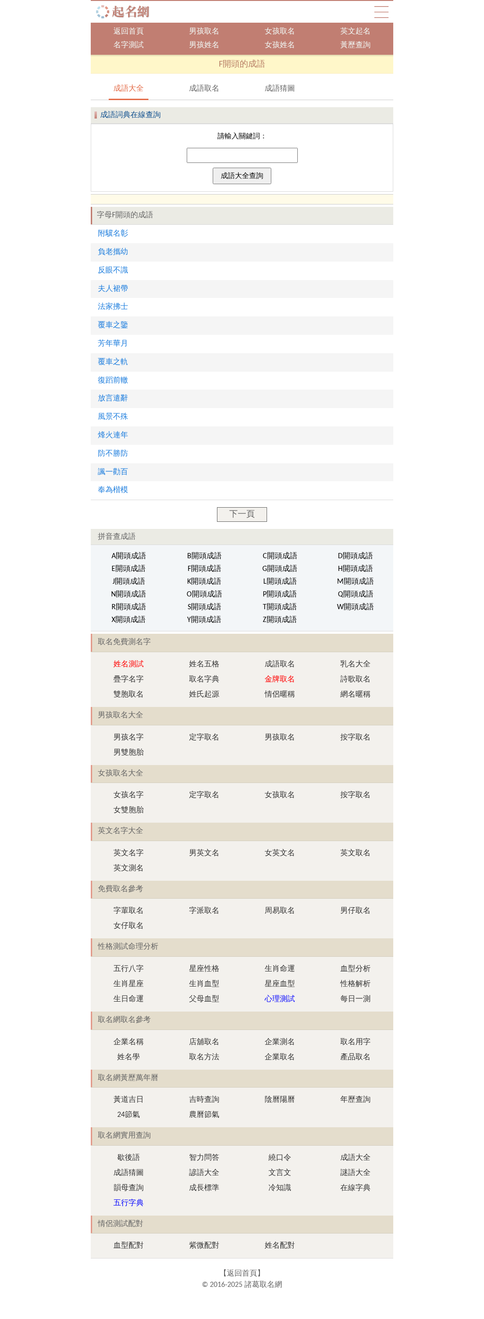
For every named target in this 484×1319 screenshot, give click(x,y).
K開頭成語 (204, 582)
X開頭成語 (129, 620)
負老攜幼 (113, 252)
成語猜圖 (280, 89)
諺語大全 (204, 1173)
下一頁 (242, 515)
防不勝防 (113, 454)
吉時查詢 (204, 1100)
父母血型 (204, 999)
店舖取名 (204, 1042)
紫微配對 (204, 1246)
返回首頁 (128, 31)
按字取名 (355, 737)
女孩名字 (128, 795)
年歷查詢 (355, 1100)
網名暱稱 (355, 694)
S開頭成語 (204, 607)
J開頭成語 (128, 582)
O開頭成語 (204, 594)
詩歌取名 (355, 679)
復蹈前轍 (113, 380)
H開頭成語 (355, 569)
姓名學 (128, 1057)
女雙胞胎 (128, 810)
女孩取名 (280, 31)
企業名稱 (128, 1042)
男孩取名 (204, 31)
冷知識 (279, 1188)
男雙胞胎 (128, 753)
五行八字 (128, 969)
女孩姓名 (280, 45)
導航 (381, 12)
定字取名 (204, 737)
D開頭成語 (355, 556)
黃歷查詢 (355, 45)
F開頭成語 (204, 569)
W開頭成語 (355, 607)
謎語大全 (355, 1173)
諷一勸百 (113, 472)
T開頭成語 (280, 607)
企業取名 (280, 1057)
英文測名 (128, 868)
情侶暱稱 (280, 694)
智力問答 (204, 1158)
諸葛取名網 (125, 12)
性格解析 (355, 984)
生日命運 (128, 999)
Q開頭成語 (355, 594)
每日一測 (355, 999)
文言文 (279, 1173)
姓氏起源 (204, 694)
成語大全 (128, 89)
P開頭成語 (280, 594)
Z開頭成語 (280, 620)
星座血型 (280, 984)
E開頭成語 (129, 569)
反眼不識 (113, 270)
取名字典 (204, 679)
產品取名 (355, 1057)
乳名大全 (355, 664)
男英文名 (204, 853)
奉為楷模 (113, 490)
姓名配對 (280, 1246)
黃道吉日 (128, 1100)
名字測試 (128, 45)
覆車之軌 (113, 362)
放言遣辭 (113, 398)
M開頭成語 (355, 582)
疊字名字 (128, 679)
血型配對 (128, 1246)
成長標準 (204, 1188)
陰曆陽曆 (280, 1100)
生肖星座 (128, 984)
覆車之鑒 (113, 325)
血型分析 (355, 969)
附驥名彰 (113, 234)
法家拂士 (113, 307)
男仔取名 (355, 911)
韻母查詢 (128, 1188)
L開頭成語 (280, 582)
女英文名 (280, 853)
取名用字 (355, 1042)
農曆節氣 (204, 1115)
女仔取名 (128, 926)
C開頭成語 (280, 556)
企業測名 (280, 1042)
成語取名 (204, 89)
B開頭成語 (204, 556)
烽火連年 (113, 435)
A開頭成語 (129, 556)
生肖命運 (280, 969)
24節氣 (128, 1115)
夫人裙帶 (113, 289)
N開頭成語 (128, 594)
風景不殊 (113, 417)
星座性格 (204, 969)
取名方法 (204, 1057)
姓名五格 (204, 664)
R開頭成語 (129, 607)
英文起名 (355, 31)
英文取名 (355, 853)
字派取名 (204, 911)
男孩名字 (128, 737)
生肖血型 (204, 984)
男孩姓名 (204, 45)
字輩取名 (128, 911)
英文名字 (128, 853)
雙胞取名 (128, 694)
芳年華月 (113, 344)
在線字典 (355, 1188)
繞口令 (279, 1158)
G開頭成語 (279, 569)
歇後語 (128, 1158)
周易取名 (280, 911)
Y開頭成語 (204, 620)
